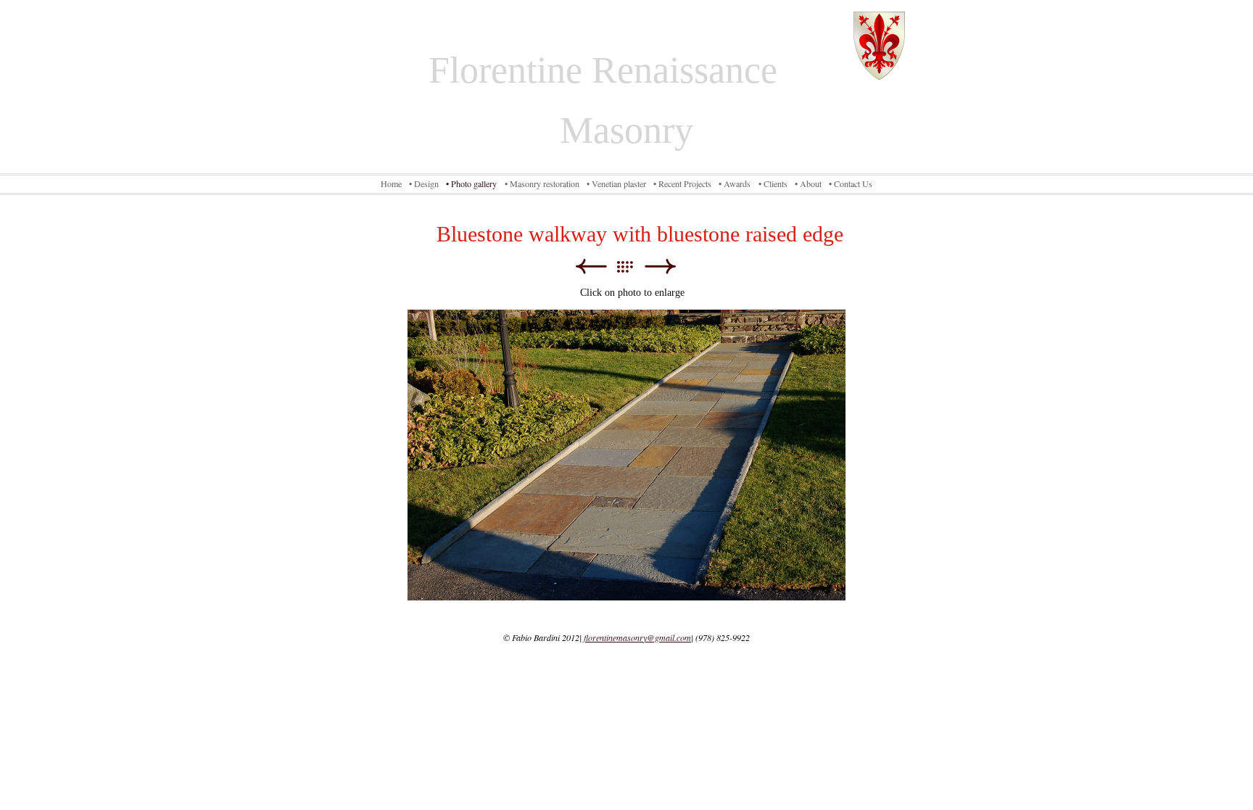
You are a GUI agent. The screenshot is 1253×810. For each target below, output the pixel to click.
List (632, 266)
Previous (590, 266)
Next (660, 266)
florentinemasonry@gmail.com (637, 637)
